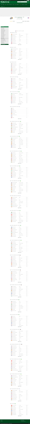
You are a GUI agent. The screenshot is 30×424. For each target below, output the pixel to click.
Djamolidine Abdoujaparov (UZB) (15, 93)
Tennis (5, 4)
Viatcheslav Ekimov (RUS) (14, 375)
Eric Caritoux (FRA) (13, 352)
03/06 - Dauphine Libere (2, 36)
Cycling (20, 4)
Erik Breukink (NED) (13, 102)
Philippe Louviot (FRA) (14, 310)
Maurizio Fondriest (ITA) (14, 248)
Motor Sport (10, 4)
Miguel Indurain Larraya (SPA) (14, 86)
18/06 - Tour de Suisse (2, 37)
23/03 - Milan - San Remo (2, 29)
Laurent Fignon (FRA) (14, 275)
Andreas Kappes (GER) (14, 54)
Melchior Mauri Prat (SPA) (14, 398)
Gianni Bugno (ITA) (13, 35)
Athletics (26, 4)
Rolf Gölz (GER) (13, 309)
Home (1, 4)
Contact (2, 421)
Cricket (13, 4)
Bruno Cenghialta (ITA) (14, 286)
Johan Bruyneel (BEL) (14, 221)
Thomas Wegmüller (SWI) (14, 302)
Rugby (7, 4)
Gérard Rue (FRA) (13, 367)
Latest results (9, 0)
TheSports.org (3, 2)
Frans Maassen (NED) (14, 306)
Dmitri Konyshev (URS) (14, 405)
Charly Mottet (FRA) (13, 71)
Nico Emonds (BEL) (13, 228)
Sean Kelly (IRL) (13, 94)
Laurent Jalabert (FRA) (14, 147)
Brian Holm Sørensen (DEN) (14, 229)
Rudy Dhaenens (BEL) (14, 97)
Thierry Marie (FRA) (13, 78)
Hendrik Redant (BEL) (14, 409)
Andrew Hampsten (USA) (14, 43)
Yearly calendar (5, 0)
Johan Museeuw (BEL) (14, 128)
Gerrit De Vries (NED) (14, 325)
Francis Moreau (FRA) (14, 82)
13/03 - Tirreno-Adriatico (2, 28)
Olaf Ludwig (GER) (13, 51)
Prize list (25, 21)
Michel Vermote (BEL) (14, 98)
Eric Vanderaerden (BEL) (14, 414)
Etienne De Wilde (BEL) (14, 55)
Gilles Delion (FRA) (13, 101)
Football (3, 4)
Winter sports (23, 4)
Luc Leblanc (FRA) (13, 39)
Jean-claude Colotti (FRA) (14, 379)
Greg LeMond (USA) (13, 198)
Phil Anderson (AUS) (14, 410)
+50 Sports (2, 6)
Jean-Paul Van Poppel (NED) (14, 124)
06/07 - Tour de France (2, 38)
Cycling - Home (2, 25)
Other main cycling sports (3, 44)
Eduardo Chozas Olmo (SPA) (14, 263)
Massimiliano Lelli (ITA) (14, 217)
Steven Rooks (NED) (14, 336)
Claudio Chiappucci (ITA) (14, 63)
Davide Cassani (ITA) (14, 321)
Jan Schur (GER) (13, 382)
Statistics (23, 21)
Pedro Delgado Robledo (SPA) (14, 206)
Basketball (17, 4)
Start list (14, 21)
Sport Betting (2, 0)
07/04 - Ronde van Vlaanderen (3, 30)
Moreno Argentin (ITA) (14, 301)
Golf (15, 4)
